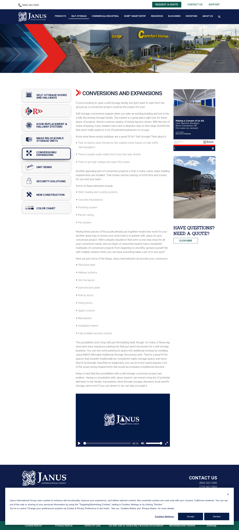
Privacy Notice (63, 525)
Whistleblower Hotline (182, 525)
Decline (217, 516)
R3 (46, 111)
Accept (190, 516)
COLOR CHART (46, 207)
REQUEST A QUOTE (166, 4)
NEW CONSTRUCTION (46, 194)
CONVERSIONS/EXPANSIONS (46, 153)
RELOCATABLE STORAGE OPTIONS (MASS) (46, 139)
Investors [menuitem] (191, 16)
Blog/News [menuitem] (174, 16)
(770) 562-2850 (208, 487)
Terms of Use (92, 525)
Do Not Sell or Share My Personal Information (136, 525)
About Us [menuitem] (207, 16)
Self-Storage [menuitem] (78, 16)
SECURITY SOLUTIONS (46, 180)
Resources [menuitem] (157, 16)
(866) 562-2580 (208, 482)
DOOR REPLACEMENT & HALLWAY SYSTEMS (46, 125)
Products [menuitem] (60, 16)
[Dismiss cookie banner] (228, 494)
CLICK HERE (185, 240)
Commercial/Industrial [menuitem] (105, 16)
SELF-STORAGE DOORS (46, 95)
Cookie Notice (33, 525)
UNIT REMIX (46, 167)
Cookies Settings (164, 516)
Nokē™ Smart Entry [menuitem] (135, 16)
